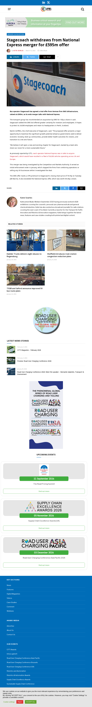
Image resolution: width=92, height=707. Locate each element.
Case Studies (12, 602)
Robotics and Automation (16, 671)
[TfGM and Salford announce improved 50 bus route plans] (26, 274)
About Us (10, 630)
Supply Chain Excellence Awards (18, 679)
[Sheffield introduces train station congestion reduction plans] (66, 240)
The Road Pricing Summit (44, 484)
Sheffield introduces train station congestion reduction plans (62, 255)
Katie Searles (18, 51)
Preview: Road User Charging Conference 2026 (34, 361)
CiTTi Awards (11, 649)
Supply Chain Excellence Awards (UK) (44, 521)
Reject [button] (20, 702)
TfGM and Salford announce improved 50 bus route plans (24, 289)
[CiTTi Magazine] (46, 9)
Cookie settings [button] (9, 702)
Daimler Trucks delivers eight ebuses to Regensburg (24, 255)
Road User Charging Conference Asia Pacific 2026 (44, 558)
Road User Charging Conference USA (20, 667)
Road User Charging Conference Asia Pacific (23, 658)
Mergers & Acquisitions (16, 34)
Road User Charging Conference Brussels (22, 662)
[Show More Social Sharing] (58, 57)
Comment (10, 607)
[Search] (82, 9)
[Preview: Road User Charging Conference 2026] (11, 360)
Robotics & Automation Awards (18, 675)
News (9, 585)
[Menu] (9, 9)
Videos (9, 598)
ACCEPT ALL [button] (30, 702)
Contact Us (11, 634)
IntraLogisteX (12, 654)
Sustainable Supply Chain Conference (20, 684)
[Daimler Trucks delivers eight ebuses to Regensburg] (26, 240)
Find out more (44, 491)
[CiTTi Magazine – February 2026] (11, 349)
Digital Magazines (13, 594)
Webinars (10, 611)
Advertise (10, 626)
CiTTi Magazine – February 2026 (29, 350)
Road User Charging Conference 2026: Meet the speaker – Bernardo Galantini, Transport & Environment (50, 373)
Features (10, 589)
